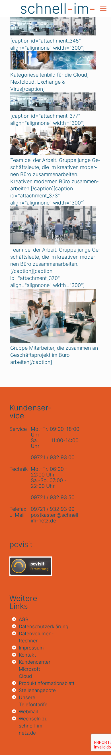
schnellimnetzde (58, 8)
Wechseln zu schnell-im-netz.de (33, 726)
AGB (23, 619)
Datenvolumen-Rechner (35, 637)
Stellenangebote (35, 690)
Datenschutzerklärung (35, 626)
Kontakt (27, 655)
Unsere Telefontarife (33, 701)
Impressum (31, 648)
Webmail (28, 711)
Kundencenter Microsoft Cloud (34, 669)
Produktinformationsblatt (35, 683)
